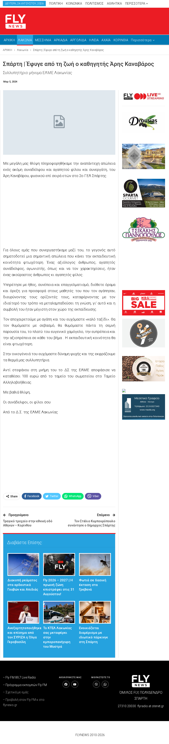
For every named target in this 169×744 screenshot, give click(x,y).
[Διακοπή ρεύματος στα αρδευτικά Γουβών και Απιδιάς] (23, 564)
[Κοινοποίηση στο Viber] (96, 684)
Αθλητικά (114, 3)
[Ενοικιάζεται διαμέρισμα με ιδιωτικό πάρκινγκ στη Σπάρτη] (95, 612)
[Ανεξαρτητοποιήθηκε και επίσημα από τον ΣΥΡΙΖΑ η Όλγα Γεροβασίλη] (23, 612)
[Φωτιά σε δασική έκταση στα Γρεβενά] (95, 564)
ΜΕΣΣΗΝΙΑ (43, 40)
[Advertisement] (59, 213)
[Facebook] (66, 684)
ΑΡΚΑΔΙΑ (60, 40)
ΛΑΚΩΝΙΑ (25, 40)
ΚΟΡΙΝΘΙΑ (121, 40)
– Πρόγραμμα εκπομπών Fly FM (25, 685)
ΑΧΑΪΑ (105, 40)
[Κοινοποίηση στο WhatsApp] (105, 684)
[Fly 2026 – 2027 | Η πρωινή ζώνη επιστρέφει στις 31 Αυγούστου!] (59, 564)
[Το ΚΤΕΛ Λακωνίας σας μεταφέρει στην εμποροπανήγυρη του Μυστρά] (59, 612)
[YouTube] (74, 684)
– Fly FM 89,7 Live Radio (19, 677)
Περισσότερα (135, 3)
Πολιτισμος (94, 3)
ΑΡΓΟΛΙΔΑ (78, 40)
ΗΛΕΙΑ (94, 40)
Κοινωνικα (74, 3)
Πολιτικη (56, 3)
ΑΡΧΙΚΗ (9, 40)
